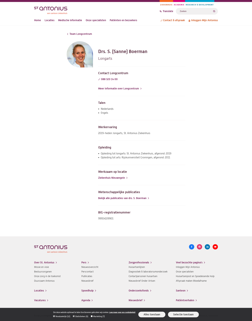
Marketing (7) (99, 316)
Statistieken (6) (81, 316)
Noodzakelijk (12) (63, 316)
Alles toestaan (152, 314)
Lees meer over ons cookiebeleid (122, 312)
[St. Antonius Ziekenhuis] (97, 9)
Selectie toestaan (183, 314)
